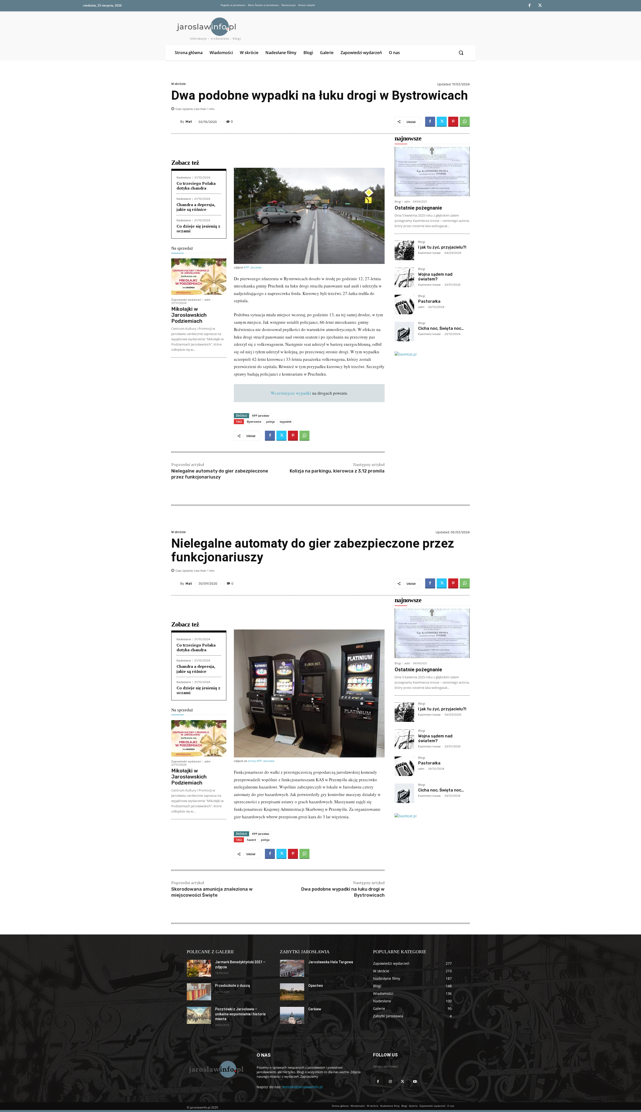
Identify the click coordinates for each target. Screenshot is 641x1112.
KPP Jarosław (253, 267)
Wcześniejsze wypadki (291, 393)
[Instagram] (390, 1081)
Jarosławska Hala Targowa (330, 962)
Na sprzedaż (182, 248)
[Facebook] (529, 6)
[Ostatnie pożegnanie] (432, 171)
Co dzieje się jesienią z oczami (198, 228)
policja (270, 421)
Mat (189, 121)
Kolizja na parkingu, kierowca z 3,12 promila (337, 471)
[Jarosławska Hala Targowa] (292, 968)
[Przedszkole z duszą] (199, 991)
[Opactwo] (292, 991)
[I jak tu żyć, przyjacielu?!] (404, 250)
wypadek (285, 421)
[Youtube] (415, 1081)
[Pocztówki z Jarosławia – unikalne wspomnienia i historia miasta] (199, 1015)
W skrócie (178, 83)
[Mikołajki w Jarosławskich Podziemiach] (198, 276)
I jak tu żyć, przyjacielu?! (442, 247)
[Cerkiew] (292, 1015)
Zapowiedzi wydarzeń (186, 299)
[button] (461, 52)
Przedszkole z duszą (232, 986)
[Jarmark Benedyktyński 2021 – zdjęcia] (199, 968)
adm (207, 299)
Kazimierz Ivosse (429, 253)
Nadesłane (184, 177)
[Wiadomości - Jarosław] (216, 1068)
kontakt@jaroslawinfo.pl (302, 1086)
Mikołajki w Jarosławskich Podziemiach (189, 315)
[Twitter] (540, 6)
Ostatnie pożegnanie (418, 208)
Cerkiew (314, 1009)
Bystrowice (254, 421)
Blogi (398, 201)
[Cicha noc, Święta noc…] (404, 331)
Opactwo (315, 986)
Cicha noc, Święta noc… (441, 328)
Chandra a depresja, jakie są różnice (196, 207)
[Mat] (175, 121)
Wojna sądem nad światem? (435, 276)
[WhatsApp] (465, 122)
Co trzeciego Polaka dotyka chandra (196, 186)
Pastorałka (429, 301)
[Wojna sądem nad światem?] (404, 277)
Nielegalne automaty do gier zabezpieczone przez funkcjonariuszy (219, 474)
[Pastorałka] (404, 304)
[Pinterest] (453, 122)
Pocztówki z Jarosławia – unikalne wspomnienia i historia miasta (240, 1014)
